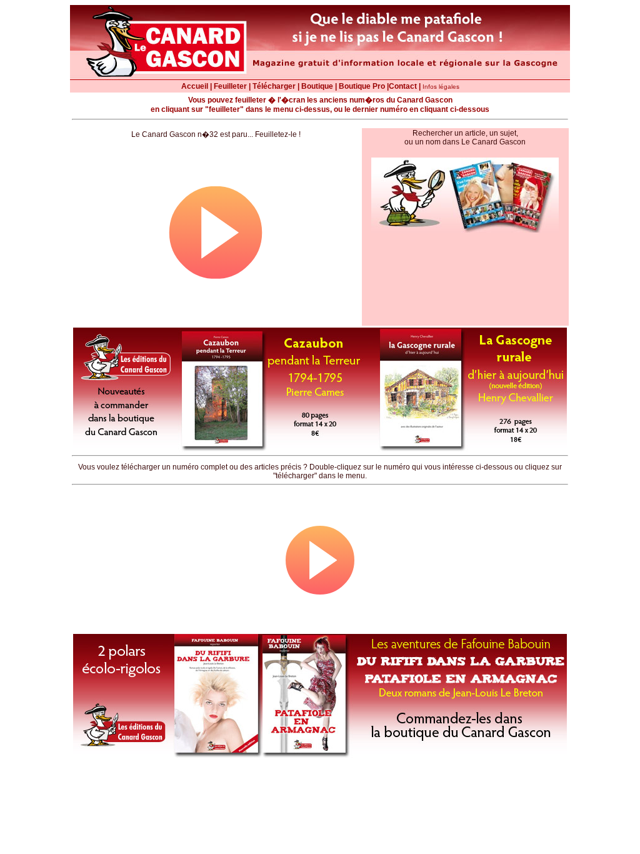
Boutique (317, 86)
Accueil (194, 86)
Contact (403, 86)
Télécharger (274, 86)
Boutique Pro (362, 86)
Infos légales (440, 86)
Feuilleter (230, 86)
